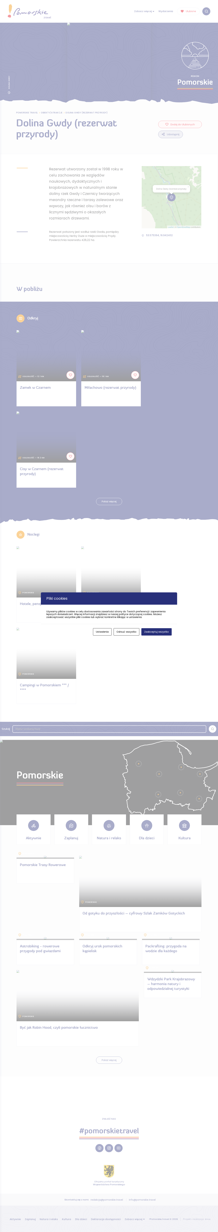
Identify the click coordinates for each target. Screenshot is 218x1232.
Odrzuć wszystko (126, 631)
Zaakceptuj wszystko (156, 631)
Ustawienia (102, 631)
